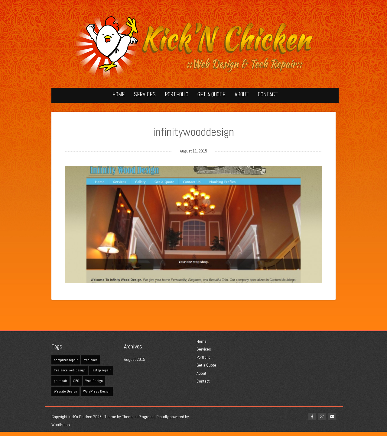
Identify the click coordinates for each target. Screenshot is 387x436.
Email (332, 416)
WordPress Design (96, 391)
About (242, 94)
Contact (268, 94)
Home (118, 94)
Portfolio (176, 94)
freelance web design (70, 370)
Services (145, 94)
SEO (76, 380)
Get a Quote (211, 94)
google (322, 416)
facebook (312, 416)
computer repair (66, 359)
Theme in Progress (138, 416)
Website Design (65, 391)
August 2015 (134, 359)
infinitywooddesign (193, 132)
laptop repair (101, 370)
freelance (91, 359)
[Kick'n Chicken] (193, 47)
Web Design (94, 380)
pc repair (60, 380)
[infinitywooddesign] (193, 224)
